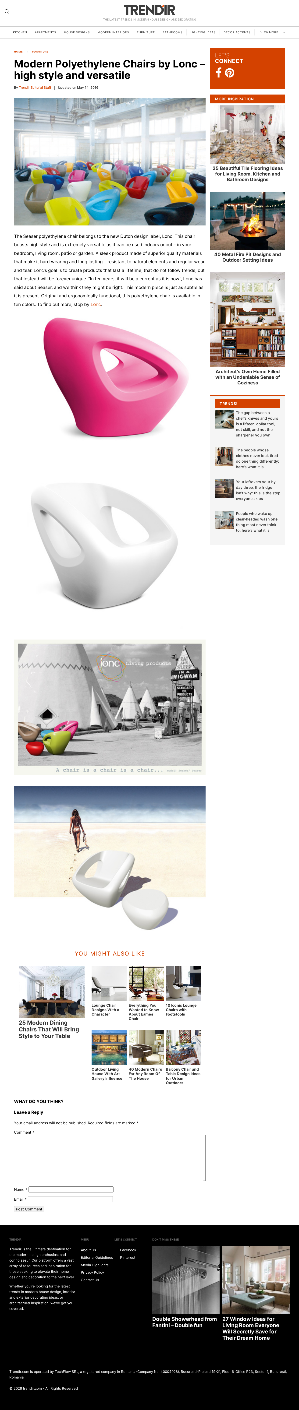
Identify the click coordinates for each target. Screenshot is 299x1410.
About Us (88, 1250)
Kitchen (20, 32)
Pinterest (127, 1257)
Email (20, 1199)
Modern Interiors (113, 32)
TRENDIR (149, 10)
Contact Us (90, 1280)
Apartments (45, 32)
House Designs (77, 32)
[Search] (7, 11)
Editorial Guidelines (97, 1257)
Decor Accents (237, 32)
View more (269, 32)
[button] (110, 161)
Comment (24, 1132)
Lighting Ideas (203, 32)
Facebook (127, 1250)
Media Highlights (95, 1265)
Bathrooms (173, 32)
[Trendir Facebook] (219, 73)
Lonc (96, 304)
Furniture (146, 32)
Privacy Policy (92, 1272)
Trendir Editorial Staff (35, 87)
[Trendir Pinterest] (229, 73)
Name (20, 1189)
